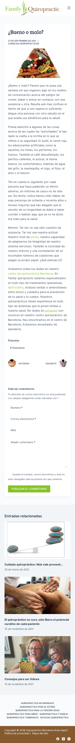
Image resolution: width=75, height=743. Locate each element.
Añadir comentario (23, 442)
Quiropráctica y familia (54, 714)
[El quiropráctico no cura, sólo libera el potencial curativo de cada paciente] (37, 595)
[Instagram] (69, 738)
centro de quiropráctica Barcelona (30, 273)
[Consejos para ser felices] (37, 654)
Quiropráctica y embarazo (22, 717)
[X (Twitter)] (63, 738)
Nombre (16, 407)
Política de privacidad (17, 733)
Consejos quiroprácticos (23, 43)
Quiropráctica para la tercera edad (37, 710)
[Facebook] (57, 738)
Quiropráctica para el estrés (37, 706)
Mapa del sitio (40, 733)
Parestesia (17, 347)
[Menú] (68, 7)
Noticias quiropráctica (54, 717)
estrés (35, 237)
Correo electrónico (23, 419)
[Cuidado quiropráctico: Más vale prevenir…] (37, 540)
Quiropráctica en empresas (37, 703)
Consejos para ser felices (22, 679)
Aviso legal (60, 730)
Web (13, 430)
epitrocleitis (16, 287)
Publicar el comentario (29, 488)
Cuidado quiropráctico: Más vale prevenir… (34, 564)
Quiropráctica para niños (22, 714)
